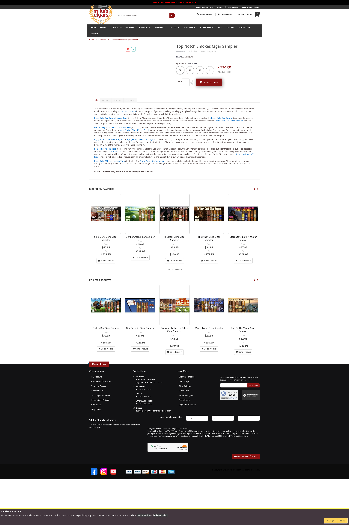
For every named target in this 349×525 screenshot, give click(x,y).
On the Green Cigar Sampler (140, 241)
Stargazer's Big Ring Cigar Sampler (243, 243)
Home (91, 39)
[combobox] (142, 15)
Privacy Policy (97, 395)
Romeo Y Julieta (129, 115)
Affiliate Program (186, 399)
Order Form (184, 395)
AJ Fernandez (116, 155)
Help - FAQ (96, 413)
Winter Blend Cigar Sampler (209, 332)
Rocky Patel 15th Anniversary (152, 165)
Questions (130, 104)
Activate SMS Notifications (246, 460)
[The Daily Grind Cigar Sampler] (174, 218)
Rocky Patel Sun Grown (221, 122)
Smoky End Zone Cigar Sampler (105, 243)
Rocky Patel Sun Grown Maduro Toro (111, 122)
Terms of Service (98, 390)
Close (342, 521)
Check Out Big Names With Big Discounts (174, 2)
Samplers (102, 39)
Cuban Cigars (185, 385)
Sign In (220, 7)
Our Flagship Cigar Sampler (140, 332)
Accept (331, 521)
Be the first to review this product (202, 51)
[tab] (94, 104)
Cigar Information (187, 381)
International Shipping (100, 404)
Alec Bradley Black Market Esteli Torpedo (112, 131)
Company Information (101, 385)
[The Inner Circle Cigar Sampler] (209, 218)
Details (94, 104)
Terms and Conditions (239, 440)
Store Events (184, 404)
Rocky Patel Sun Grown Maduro (229, 125)
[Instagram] (103, 475)
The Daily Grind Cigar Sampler (174, 243)
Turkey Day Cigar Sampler (105, 332)
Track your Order (204, 7)
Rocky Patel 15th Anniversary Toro (109, 165)
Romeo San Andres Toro (105, 153)
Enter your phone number (171, 421)
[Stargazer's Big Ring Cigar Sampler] (243, 218)
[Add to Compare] (133, 95)
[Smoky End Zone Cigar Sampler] (106, 218)
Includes (105, 104)
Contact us (96, 409)
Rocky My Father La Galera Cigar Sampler (174, 334)
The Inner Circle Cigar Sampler (209, 243)
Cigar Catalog (185, 390)
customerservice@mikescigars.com (153, 415)
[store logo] (100, 14)
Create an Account (251, 7)
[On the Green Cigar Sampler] (140, 218)
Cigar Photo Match (187, 409)
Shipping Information (100, 399)
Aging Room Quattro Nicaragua (108, 143)
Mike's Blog (233, 7)
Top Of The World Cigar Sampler (243, 334)
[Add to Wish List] (128, 95)
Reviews (117, 104)
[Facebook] (94, 475)
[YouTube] (113, 475)
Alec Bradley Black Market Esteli (134, 134)
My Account (96, 381)
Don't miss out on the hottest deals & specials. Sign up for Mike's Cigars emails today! (239, 382)
